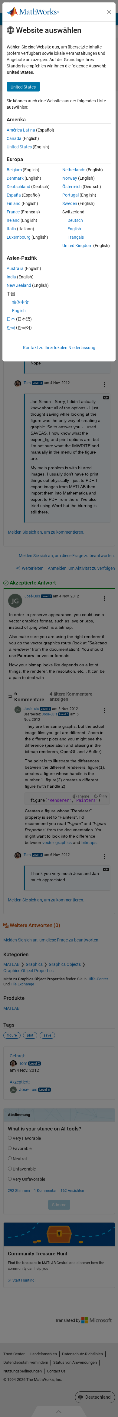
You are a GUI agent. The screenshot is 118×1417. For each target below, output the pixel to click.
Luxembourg (19, 237)
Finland (14, 203)
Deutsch (75, 220)
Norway (69, 178)
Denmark (15, 178)
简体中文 (20, 302)
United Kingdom (77, 245)
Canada (14, 138)
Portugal (70, 195)
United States (19, 146)
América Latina (21, 130)
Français (75, 237)
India (11, 276)
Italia (11, 228)
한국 (11, 327)
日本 (11, 319)
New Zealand (19, 285)
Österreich (72, 186)
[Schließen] (109, 12)
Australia (15, 268)
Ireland (13, 220)
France (13, 211)
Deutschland (18, 186)
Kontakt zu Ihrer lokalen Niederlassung (59, 347)
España (14, 195)
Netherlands (73, 169)
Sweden (69, 203)
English (74, 228)
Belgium (14, 169)
